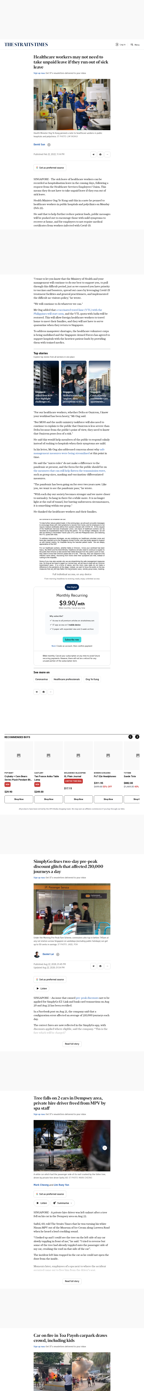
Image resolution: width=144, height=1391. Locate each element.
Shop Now (18, 799)
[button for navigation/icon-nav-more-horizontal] (107, 154)
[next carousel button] (104, 1148)
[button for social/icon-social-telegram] (93, 154)
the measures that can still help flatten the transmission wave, (70, 470)
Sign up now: (39, 73)
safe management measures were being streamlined (69, 451)
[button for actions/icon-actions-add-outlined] (49, 144)
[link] (26, 44)
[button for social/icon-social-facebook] (100, 154)
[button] (120, 44)
